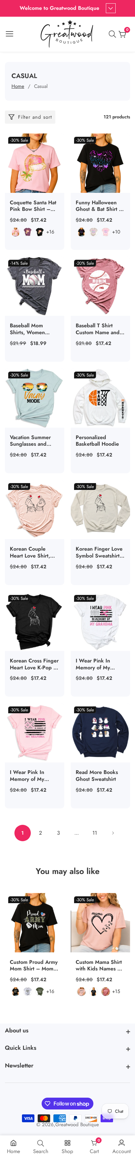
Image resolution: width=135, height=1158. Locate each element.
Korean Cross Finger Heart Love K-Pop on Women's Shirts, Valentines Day (34, 664)
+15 (116, 991)
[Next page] (113, 833)
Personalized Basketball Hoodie (97, 441)
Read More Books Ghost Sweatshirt (97, 776)
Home (17, 86)
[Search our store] (114, 34)
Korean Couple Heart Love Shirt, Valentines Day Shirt (33, 552)
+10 (116, 231)
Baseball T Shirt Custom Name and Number (98, 329)
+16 (50, 231)
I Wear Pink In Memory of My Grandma (27, 776)
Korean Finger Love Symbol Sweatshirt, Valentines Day (99, 552)
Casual (41, 86)
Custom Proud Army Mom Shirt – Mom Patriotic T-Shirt (34, 966)
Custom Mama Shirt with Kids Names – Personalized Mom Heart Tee (99, 966)
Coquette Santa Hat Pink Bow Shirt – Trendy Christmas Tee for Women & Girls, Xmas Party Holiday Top (33, 206)
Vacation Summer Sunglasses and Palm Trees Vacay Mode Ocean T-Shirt (34, 441)
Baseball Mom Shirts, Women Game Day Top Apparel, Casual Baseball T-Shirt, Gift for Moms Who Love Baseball (34, 329)
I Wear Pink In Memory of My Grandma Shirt (93, 664)
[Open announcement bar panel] (111, 8)
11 (94, 833)
